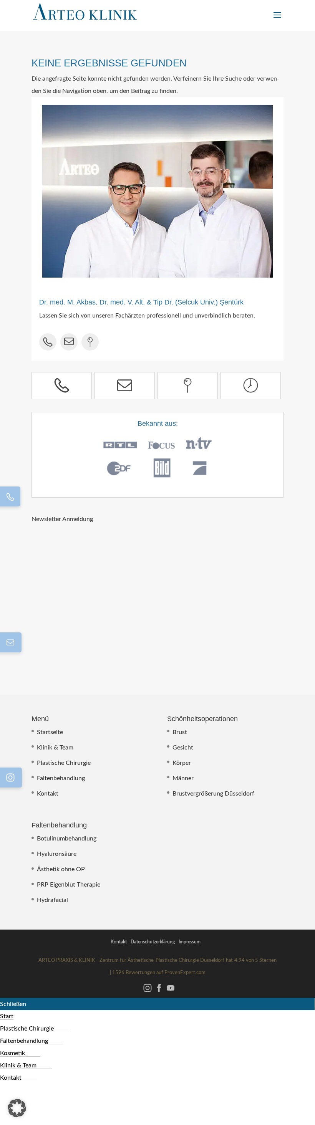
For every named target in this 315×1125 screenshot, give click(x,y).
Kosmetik (12, 1053)
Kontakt (47, 794)
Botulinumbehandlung (66, 838)
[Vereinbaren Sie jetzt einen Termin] (250, 385)
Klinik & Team (55, 747)
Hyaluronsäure (56, 854)
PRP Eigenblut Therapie (68, 885)
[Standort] (188, 385)
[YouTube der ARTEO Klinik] (170, 992)
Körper (181, 763)
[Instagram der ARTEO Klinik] (147, 992)
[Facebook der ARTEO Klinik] (159, 992)
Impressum (190, 942)
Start (6, 1016)
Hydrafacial (52, 900)
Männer (183, 778)
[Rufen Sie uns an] (62, 385)
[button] (17, 1108)
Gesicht (182, 747)
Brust (179, 732)
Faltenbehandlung (61, 778)
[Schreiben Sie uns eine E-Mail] (124, 385)
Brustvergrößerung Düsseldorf (213, 794)
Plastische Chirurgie (64, 763)
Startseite (50, 732)
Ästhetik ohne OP (61, 869)
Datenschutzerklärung (153, 942)
